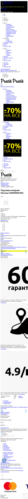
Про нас (3, 70)
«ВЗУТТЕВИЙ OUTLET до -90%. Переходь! (12, 467)
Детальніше (3, 302)
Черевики (8, 24)
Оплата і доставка (7, 3)
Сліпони (8, 55)
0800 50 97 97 (4, 71)
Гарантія (5, 43)
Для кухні (5, 62)
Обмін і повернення (8, 1)
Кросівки (8, 28)
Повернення (4, 235)
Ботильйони (9, 25)
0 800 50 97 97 (4, 9)
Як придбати (6, 447)
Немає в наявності (20, 397)
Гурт (4, 4)
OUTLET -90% (7, 46)
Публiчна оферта (7, 450)
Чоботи (8, 34)
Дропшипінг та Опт (8, 456)
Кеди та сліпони (10, 29)
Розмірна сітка (4, 220)
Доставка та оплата (8, 42)
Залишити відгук (5, 427)
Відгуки (4, 8)
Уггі (7, 37)
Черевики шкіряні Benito (7, 254)
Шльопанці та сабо (11, 33)
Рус (4, 15)
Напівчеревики (10, 36)
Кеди (7, 51)
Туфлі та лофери (10, 26)
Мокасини (8, 52)
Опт (16, 70)
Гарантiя (5, 455)
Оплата (2, 238)
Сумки (8, 39)
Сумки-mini (9, 41)
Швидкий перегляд (5, 253)
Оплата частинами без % (7, 240)
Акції (4, 443)
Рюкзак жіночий (5, 413)
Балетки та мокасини (11, 30)
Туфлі (7, 53)
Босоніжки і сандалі (11, 32)
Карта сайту (6, 448)
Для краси (5, 64)
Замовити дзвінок (5, 466)
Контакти (5, 446)
